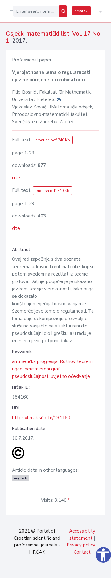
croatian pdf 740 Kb (52, 139)
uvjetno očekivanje (70, 376)
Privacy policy (81, 545)
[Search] (63, 11)
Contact (82, 552)
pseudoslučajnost (30, 376)
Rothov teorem (76, 361)
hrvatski (81, 10)
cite (16, 178)
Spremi (59, 570)
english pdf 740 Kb (52, 190)
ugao (17, 369)
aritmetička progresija (35, 361)
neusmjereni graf (42, 369)
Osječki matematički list (37, 34)
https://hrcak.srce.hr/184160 (41, 418)
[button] (99, 11)
